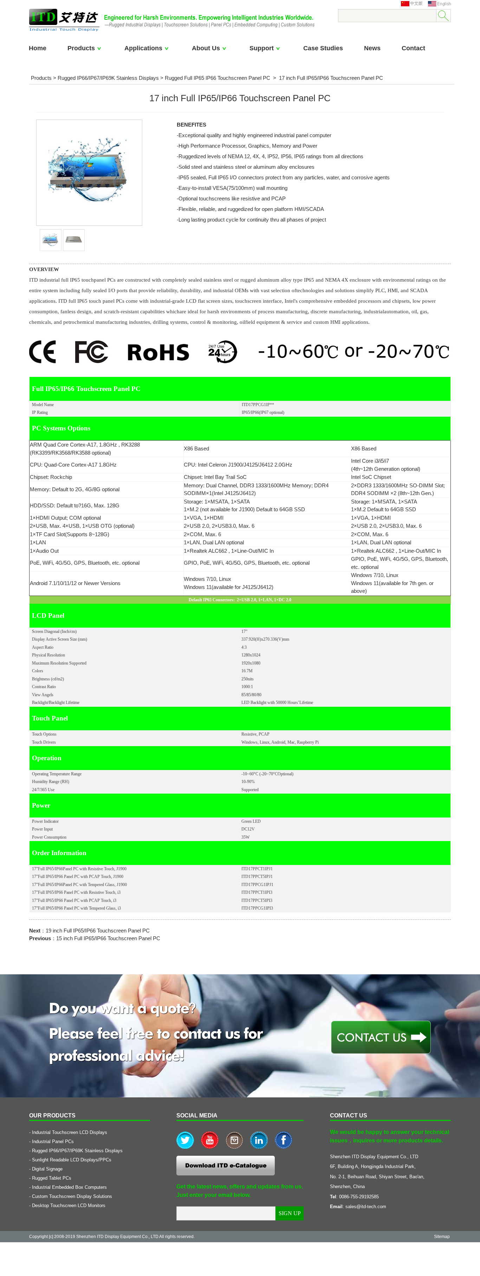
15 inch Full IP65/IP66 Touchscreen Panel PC (108, 938)
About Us (206, 48)
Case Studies (323, 48)
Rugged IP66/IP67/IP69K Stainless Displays (108, 78)
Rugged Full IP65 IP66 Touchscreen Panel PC (217, 78)
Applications (143, 48)
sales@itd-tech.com (365, 1206)
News (372, 48)
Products (81, 48)
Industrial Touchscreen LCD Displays (69, 1132)
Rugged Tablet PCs (51, 1178)
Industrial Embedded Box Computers (69, 1187)
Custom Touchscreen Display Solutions (72, 1196)
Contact (413, 48)
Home (37, 48)
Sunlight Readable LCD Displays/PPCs (71, 1159)
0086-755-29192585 (359, 1196)
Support (261, 48)
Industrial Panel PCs (53, 1141)
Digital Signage (47, 1169)
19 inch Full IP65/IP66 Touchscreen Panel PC (98, 931)
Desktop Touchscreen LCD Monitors (68, 1205)
